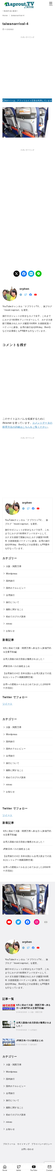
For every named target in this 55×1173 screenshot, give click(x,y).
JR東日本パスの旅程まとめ (16, 666)
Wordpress (11, 573)
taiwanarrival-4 (17, 15)
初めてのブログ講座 (16, 616)
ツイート (7, 703)
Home (5, 15)
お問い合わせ (27, 1149)
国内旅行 (10, 580)
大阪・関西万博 (13, 566)
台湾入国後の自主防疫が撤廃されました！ (24, 658)
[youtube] (35, 294)
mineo (9, 623)
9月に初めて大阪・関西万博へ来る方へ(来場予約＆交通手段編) (33, 1006)
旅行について (12, 602)
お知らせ (10, 630)
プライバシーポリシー (41, 1143)
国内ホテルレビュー (16, 587)
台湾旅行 (10, 594)
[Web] (20, 294)
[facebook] (30, 294)
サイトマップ (23, 1143)
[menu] (50, 3)
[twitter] (25, 294)
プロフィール (9, 1143)
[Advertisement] (27, 66)
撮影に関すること (15, 609)
